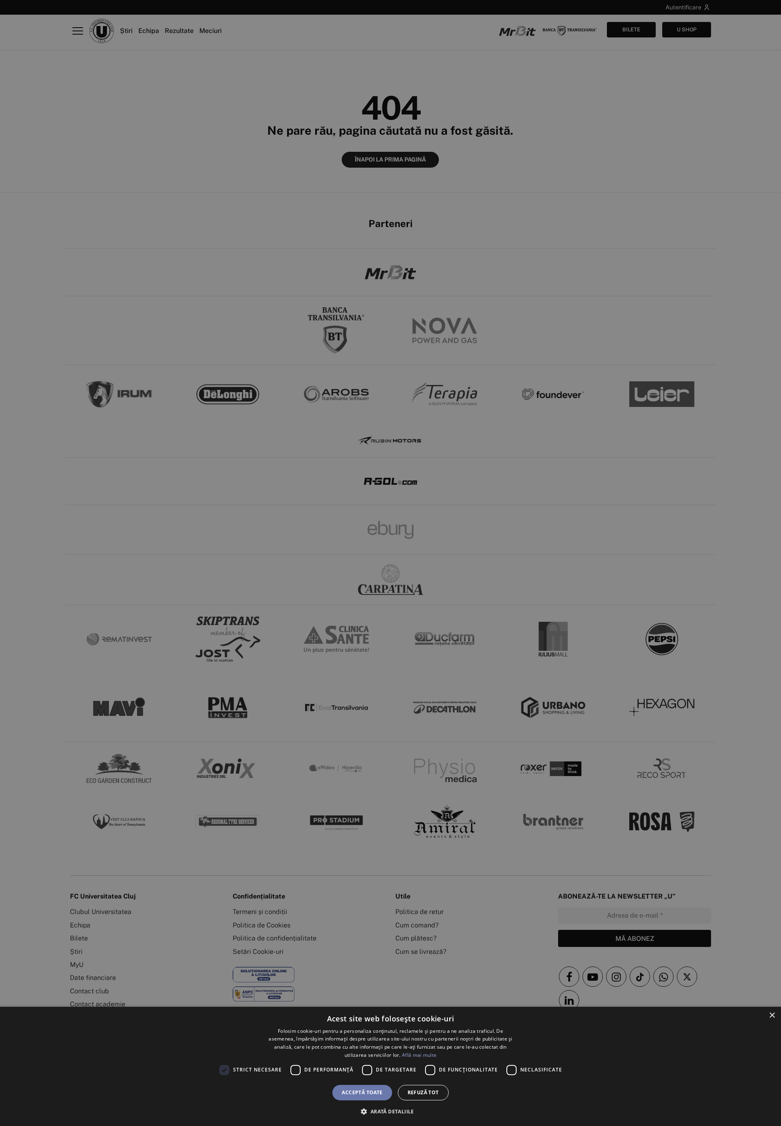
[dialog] (390, 1066)
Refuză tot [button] (423, 1092)
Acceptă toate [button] (362, 1092)
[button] (390, 1111)
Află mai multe (419, 1055)
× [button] (772, 1015)
